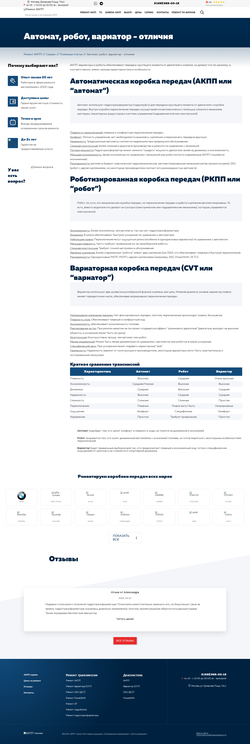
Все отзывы (125, 640)
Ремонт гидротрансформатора (82, 715)
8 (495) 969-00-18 (166, 3)
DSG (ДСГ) (128, 692)
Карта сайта (202, 733)
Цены (138, 12)
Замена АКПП (113, 12)
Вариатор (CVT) (131, 686)
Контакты (163, 12)
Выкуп (128, 12)
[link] (101, 3)
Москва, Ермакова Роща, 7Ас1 (48, 2)
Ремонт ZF (71, 704)
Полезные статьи (71, 54)
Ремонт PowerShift (76, 698)
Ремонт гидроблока (76, 710)
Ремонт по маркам (183, 12)
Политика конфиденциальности (211, 735)
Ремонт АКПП (88, 12)
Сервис (149, 12)
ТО (100, 12)
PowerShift (129, 698)
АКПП (126, 681)
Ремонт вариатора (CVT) (79, 686)
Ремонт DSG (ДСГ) (75, 692)
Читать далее (125, 619)
